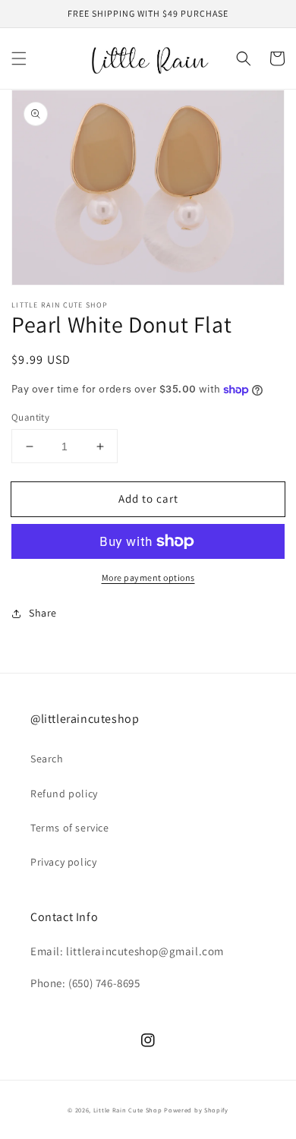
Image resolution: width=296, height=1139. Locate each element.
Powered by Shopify (196, 1110)
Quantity (30, 417)
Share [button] (43, 613)
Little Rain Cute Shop (127, 1110)
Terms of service (69, 828)
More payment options (148, 577)
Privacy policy (63, 862)
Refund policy (64, 793)
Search (47, 758)
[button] (19, 58)
